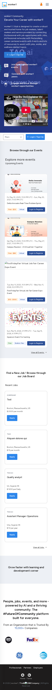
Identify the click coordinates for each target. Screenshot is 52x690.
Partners (27, 668)
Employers (38, 668)
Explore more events (20, 159)
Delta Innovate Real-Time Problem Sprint (24, 203)
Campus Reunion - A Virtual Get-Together (25, 247)
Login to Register (36, 209)
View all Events (37, 352)
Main (7, 137)
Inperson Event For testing (18, 337)
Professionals (15, 668)
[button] (41, 4)
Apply (12, 418)
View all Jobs (38, 547)
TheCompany (29, 683)
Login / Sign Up (16, 55)
